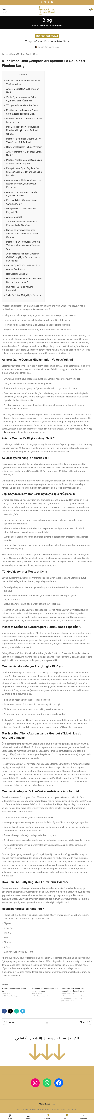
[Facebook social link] (41, 2)
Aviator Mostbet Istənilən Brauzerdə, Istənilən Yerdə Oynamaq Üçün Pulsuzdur (24, 184)
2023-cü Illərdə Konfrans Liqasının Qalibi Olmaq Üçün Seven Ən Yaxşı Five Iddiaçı (23, 257)
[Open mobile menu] (4, 10)
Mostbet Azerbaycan (51, 25)
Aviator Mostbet (14, 217)
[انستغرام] (35, 1082)
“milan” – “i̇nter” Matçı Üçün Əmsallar (23, 295)
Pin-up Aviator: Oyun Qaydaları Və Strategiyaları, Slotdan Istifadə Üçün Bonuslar (24, 172)
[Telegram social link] (52, 2)
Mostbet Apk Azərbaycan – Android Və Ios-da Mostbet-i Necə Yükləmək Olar (23, 245)
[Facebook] (58, 1082)
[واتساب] (47, 1082)
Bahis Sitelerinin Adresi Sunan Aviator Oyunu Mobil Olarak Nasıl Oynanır (22, 233)
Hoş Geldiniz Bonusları (17, 274)
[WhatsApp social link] (48, 2)
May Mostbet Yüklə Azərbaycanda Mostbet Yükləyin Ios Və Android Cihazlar (22, 130)
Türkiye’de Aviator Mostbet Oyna (22, 105)
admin (41, 47)
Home (35, 25)
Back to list (47, 1022)
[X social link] (45, 2)
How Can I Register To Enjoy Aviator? (24, 147)
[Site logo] (47, 10)
